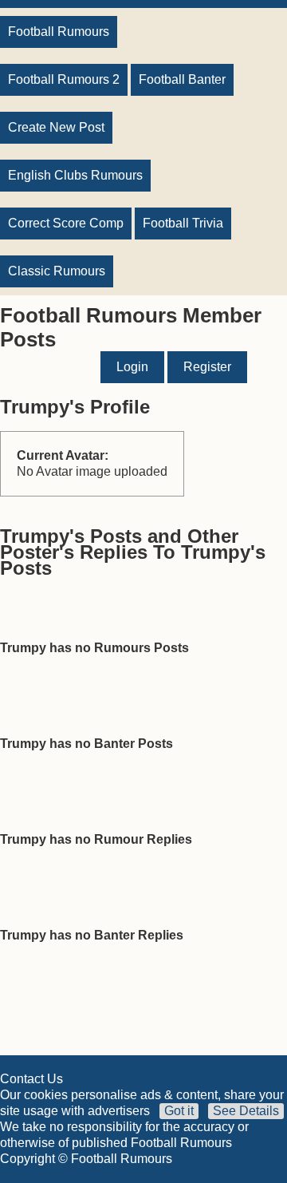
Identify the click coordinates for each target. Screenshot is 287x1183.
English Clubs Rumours (75, 175)
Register (207, 367)
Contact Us (31, 1079)
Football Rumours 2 (64, 79)
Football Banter (182, 79)
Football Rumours (58, 31)
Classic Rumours (56, 271)
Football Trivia (183, 223)
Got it (179, 1111)
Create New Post (56, 127)
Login (132, 367)
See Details (246, 1111)
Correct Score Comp (66, 223)
